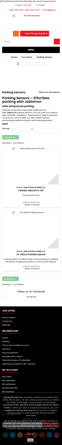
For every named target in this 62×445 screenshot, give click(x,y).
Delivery (6, 341)
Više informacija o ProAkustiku (16, 360)
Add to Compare (32, 204)
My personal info (10, 388)
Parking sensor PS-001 (31, 190)
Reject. (31, 434)
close (30, 440)
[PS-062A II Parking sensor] (31, 229)
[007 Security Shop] (31, 21)
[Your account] (16, 33)
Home (5, 337)
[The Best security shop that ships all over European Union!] (31, 1)
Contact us (7, 321)
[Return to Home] (5, 57)
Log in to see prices (31, 202)
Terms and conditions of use (15, 345)
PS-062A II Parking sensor (31, 254)
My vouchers (8, 391)
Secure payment (10, 352)
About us (6, 349)
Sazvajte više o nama (12, 356)
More (5, 123)
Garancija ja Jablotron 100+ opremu (19, 364)
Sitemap (6, 325)
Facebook (31, 296)
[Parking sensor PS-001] (31, 165)
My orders (7, 376)
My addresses (8, 384)
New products (8, 317)
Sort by (5, 128)
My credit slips (8, 380)
